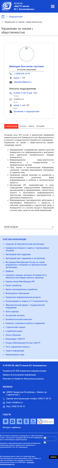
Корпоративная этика (15, 354)
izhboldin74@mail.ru (22, 82)
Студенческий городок (15, 327)
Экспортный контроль (15, 315)
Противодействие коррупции (18, 254)
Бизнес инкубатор (13, 285)
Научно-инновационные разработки (21, 289)
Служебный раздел (14, 331)
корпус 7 (17, 78)
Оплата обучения (13, 335)
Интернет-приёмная (12, 427)
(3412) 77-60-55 (44, 398)
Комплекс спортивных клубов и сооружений (25, 323)
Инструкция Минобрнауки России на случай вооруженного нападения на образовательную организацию (26, 265)
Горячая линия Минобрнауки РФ (20, 281)
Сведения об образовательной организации (25, 244)
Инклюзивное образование (17, 293)
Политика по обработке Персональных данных (23, 378)
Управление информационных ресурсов (23, 297)
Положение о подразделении (26, 111)
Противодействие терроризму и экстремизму (25, 258)
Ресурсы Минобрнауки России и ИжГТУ (23, 343)
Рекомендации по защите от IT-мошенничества (27, 301)
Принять (53, 457)
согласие (20, 460)
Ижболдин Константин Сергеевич (26, 66)
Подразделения (16, 16)
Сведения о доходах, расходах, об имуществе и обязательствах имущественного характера (26, 276)
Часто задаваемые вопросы (18, 347)
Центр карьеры (12, 311)
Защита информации (15, 350)
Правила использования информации (19, 375)
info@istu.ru (17, 402)
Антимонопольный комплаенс (19, 319)
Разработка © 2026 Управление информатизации (24, 371)
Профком (10, 271)
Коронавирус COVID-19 (15, 339)
